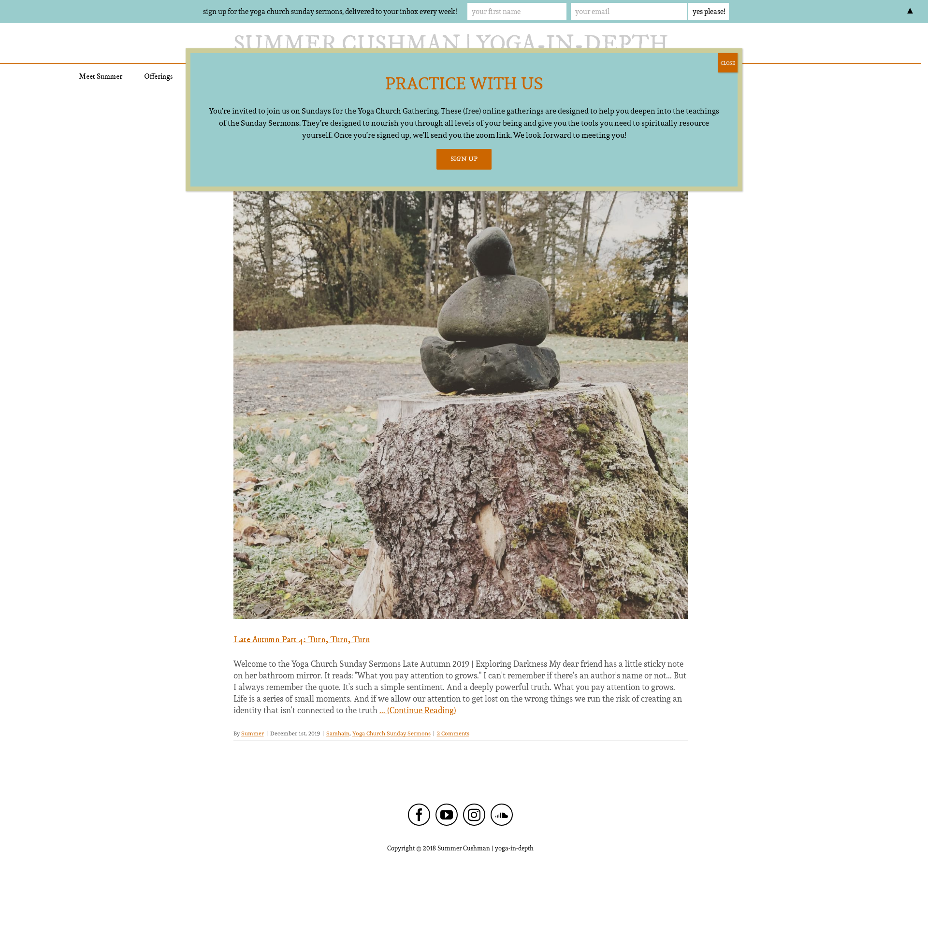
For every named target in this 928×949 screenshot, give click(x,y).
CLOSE (728, 63)
